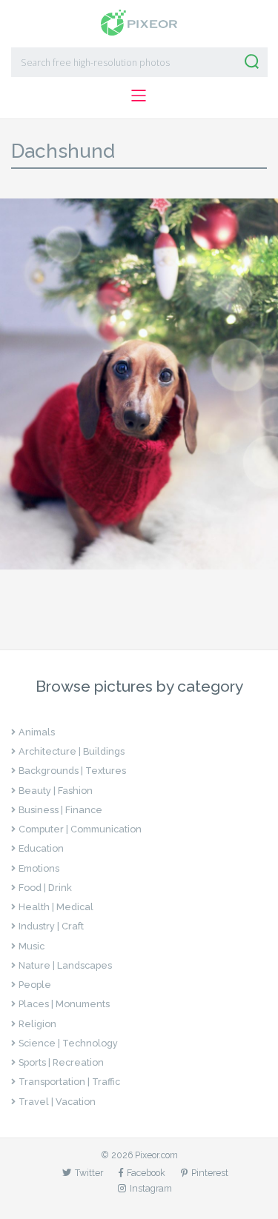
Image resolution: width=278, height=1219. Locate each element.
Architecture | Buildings (72, 751)
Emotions (39, 868)
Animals (37, 732)
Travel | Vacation (57, 1101)
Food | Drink (45, 887)
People (35, 984)
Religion (37, 1023)
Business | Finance (60, 809)
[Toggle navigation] (139, 95)
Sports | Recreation (61, 1062)
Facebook (146, 1172)
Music (31, 946)
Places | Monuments (64, 1003)
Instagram (151, 1188)
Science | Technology (68, 1043)
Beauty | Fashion (56, 790)
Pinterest (209, 1172)
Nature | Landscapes (65, 965)
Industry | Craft (51, 926)
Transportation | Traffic (69, 1081)
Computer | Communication (80, 829)
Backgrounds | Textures (72, 770)
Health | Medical (56, 906)
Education (41, 848)
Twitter (89, 1172)
